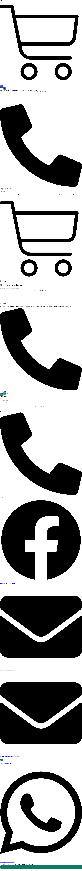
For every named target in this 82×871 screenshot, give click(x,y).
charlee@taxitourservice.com (15, 90)
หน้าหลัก (7, 194)
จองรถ (34, 194)
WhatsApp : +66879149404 (7, 862)
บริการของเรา (21, 194)
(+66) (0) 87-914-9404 (5, 189)
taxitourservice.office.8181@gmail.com (30, 90)
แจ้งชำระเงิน (61, 194)
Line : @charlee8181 (5, 763)
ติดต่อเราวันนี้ (3, 281)
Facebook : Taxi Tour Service (7, 583)
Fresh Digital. (30, 864)
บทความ (47, 194)
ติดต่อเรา (75, 194)
